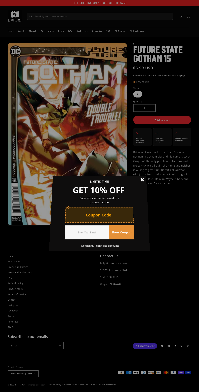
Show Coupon (120, 229)
